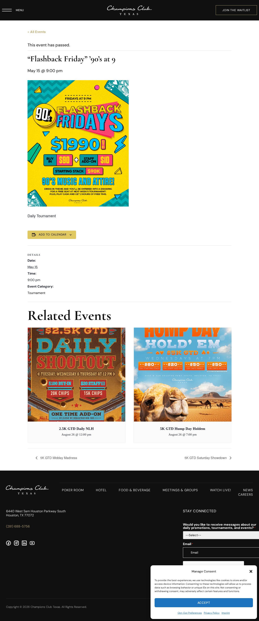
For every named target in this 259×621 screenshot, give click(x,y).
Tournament (36, 293)
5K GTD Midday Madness (58, 457)
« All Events (37, 31)
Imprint (226, 613)
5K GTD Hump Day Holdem (182, 429)
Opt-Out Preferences (190, 613)
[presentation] (90, 375)
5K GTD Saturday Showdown (206, 457)
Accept (203, 603)
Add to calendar (52, 234)
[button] (251, 571)
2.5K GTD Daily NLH (76, 429)
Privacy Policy (212, 613)
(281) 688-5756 (18, 526)
